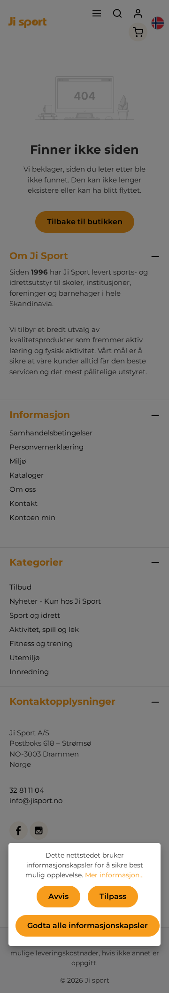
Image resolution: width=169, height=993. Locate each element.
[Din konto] (138, 13)
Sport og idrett (34, 615)
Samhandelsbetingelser (50, 432)
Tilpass (113, 896)
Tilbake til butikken (85, 221)
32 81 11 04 (26, 790)
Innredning (29, 671)
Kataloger (26, 475)
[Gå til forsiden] (27, 23)
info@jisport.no (35, 800)
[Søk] (117, 13)
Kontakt (23, 503)
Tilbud (20, 587)
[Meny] (96, 13)
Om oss (22, 489)
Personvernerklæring (46, 446)
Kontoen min (32, 517)
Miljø (17, 461)
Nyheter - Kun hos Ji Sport (55, 601)
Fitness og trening (41, 643)
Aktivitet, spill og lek (44, 629)
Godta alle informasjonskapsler (87, 925)
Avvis (58, 896)
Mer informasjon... (114, 875)
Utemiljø (24, 657)
